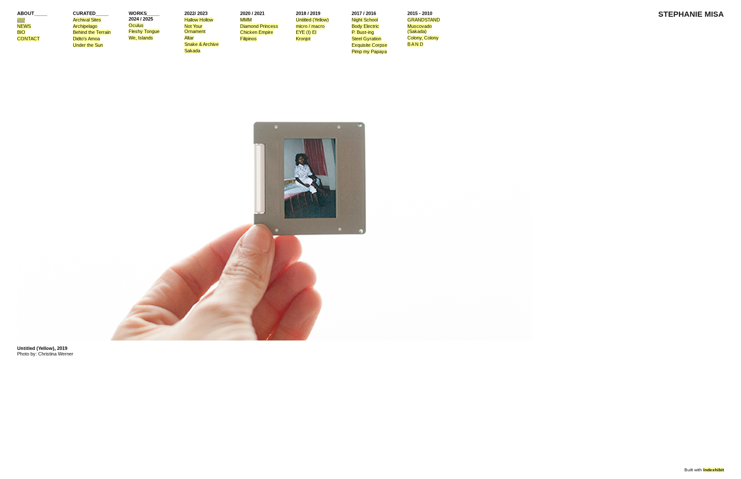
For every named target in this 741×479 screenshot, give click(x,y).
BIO (21, 32)
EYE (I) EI (306, 32)
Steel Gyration (366, 38)
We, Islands (141, 37)
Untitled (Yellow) (312, 19)
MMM (246, 19)
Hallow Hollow (198, 19)
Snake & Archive (201, 44)
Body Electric (365, 26)
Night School (365, 19)
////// (21, 19)
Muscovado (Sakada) (419, 29)
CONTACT (28, 38)
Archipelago (85, 26)
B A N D (415, 44)
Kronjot (303, 38)
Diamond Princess (259, 26)
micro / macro (310, 26)
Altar (189, 37)
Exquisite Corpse (369, 45)
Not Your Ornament (194, 29)
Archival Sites (87, 19)
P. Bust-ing (363, 32)
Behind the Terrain (92, 32)
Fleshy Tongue (144, 31)
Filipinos (248, 38)
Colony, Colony (423, 37)
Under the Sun (88, 45)
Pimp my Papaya (369, 51)
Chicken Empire (256, 32)
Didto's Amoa (86, 38)
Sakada (192, 50)
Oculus (136, 25)
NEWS (24, 26)
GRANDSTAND (423, 19)
